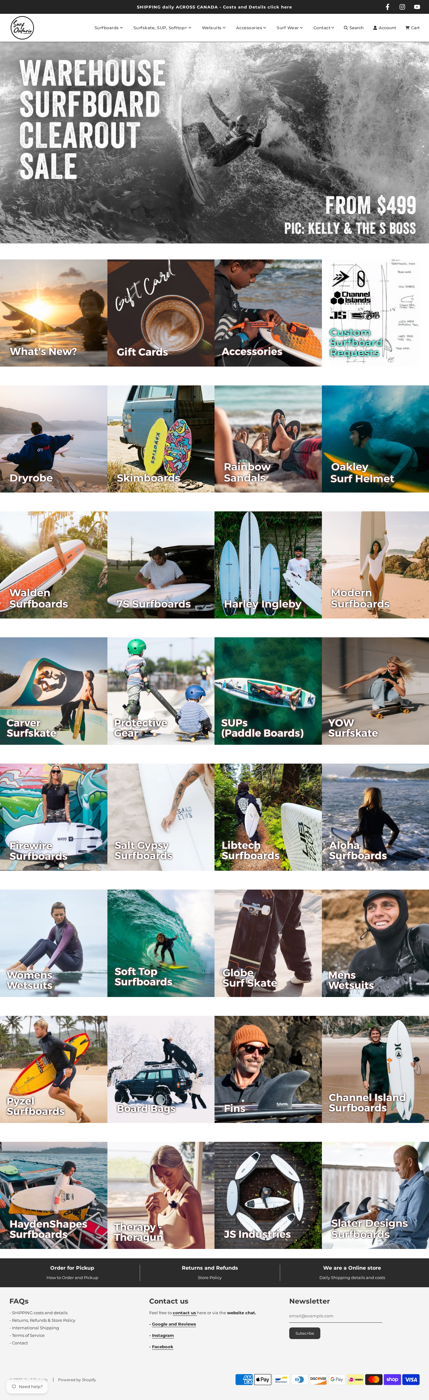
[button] (208, 246)
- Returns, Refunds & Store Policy (42, 1320)
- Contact (18, 1342)
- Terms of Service (27, 1335)
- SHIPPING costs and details (38, 1312)
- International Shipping (34, 1327)
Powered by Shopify (77, 1379)
